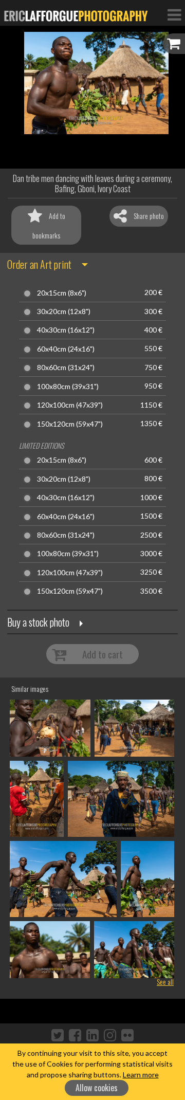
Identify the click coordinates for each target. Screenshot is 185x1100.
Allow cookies (97, 1087)
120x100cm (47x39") (70, 405)
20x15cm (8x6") (61, 293)
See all (165, 981)
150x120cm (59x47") (70, 424)
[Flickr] (127, 1034)
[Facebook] (75, 1034)
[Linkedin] (92, 1034)
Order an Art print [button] (39, 264)
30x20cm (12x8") (63, 311)
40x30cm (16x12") (66, 330)
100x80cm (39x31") (68, 386)
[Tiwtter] (57, 1034)
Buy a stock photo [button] (38, 622)
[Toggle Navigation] (174, 14)
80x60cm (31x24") (66, 367)
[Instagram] (110, 1034)
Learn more (141, 1074)
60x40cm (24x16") (66, 349)
